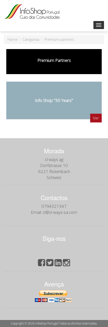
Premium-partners (59, 39)
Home (13, 39)
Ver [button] (96, 117)
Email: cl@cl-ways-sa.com (54, 212)
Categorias (31, 39)
